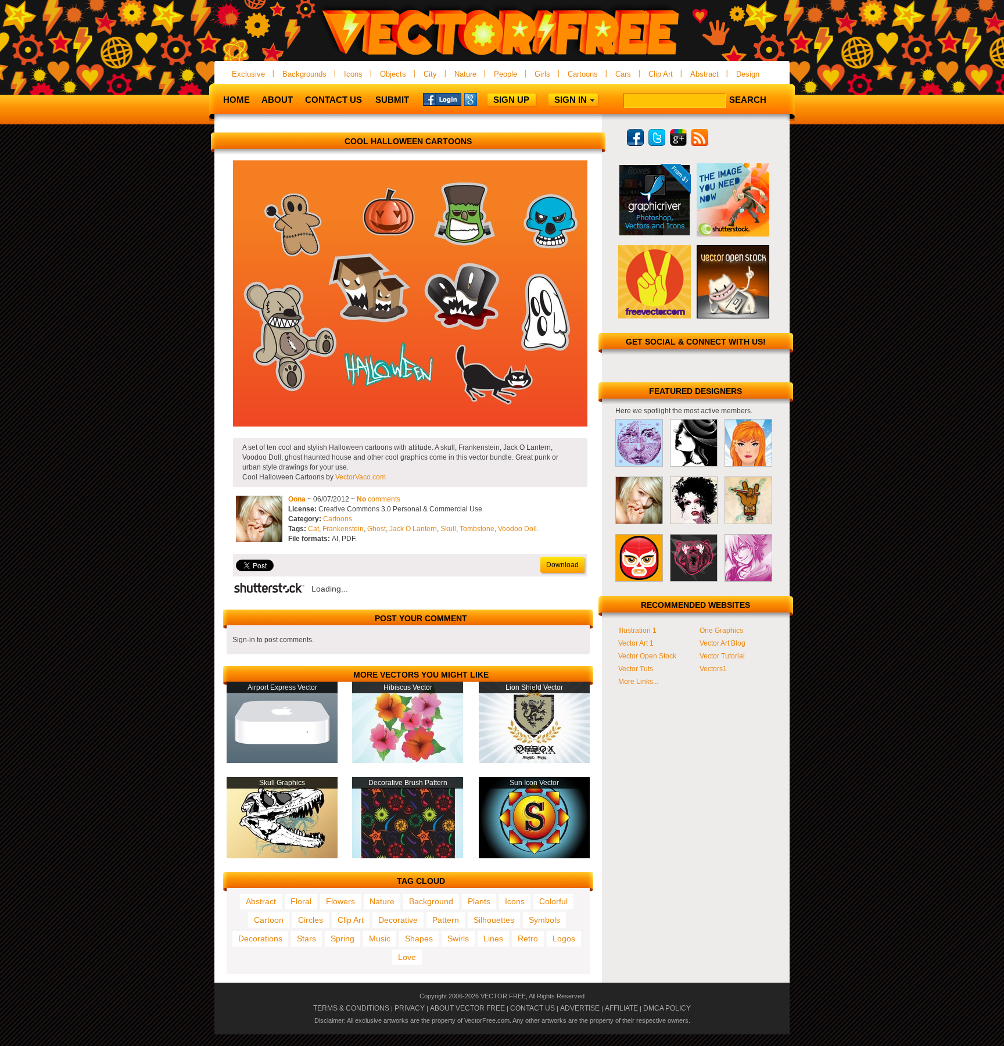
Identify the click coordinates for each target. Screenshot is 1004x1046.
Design (747, 74)
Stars (306, 938)
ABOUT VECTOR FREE (467, 1008)
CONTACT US (532, 1008)
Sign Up (511, 100)
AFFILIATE (621, 1008)
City (430, 74)
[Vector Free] (502, 56)
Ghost (376, 529)
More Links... (638, 682)
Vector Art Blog (722, 643)
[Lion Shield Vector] (534, 760)
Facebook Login (442, 98)
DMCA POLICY (667, 1008)
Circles (310, 920)
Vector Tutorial (722, 656)
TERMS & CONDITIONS (351, 1008)
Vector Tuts (635, 669)
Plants (479, 901)
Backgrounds (304, 74)
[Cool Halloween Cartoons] (410, 424)
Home (236, 100)
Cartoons (583, 74)
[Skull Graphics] (282, 855)
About (277, 100)
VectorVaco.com (360, 477)
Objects (393, 74)
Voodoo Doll (517, 529)
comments (378, 499)
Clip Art (660, 74)
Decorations (260, 938)
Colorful (553, 901)
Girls (542, 74)
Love (407, 957)
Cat (313, 529)
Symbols (544, 920)
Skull (448, 529)
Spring (342, 938)
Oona (297, 499)
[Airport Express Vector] (282, 760)
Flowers (340, 901)
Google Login (483, 98)
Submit (392, 100)
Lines (493, 938)
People (505, 74)
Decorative (398, 920)
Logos (564, 938)
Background (431, 901)
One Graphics (721, 630)
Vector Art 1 (636, 643)
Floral (301, 901)
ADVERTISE (580, 1008)
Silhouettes (494, 920)
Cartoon (269, 920)
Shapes (419, 938)
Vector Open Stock (647, 656)
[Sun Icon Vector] (534, 855)
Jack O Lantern (413, 529)
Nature (465, 74)
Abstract (704, 74)
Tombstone (477, 529)
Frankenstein (343, 529)
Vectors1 (713, 669)
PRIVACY (410, 1008)
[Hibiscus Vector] (407, 760)
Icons (353, 74)
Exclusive (248, 74)
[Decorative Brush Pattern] (407, 855)
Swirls (458, 938)
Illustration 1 (637, 630)
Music (379, 938)
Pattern (445, 920)
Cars (623, 74)
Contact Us (333, 100)
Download (562, 565)
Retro (528, 938)
